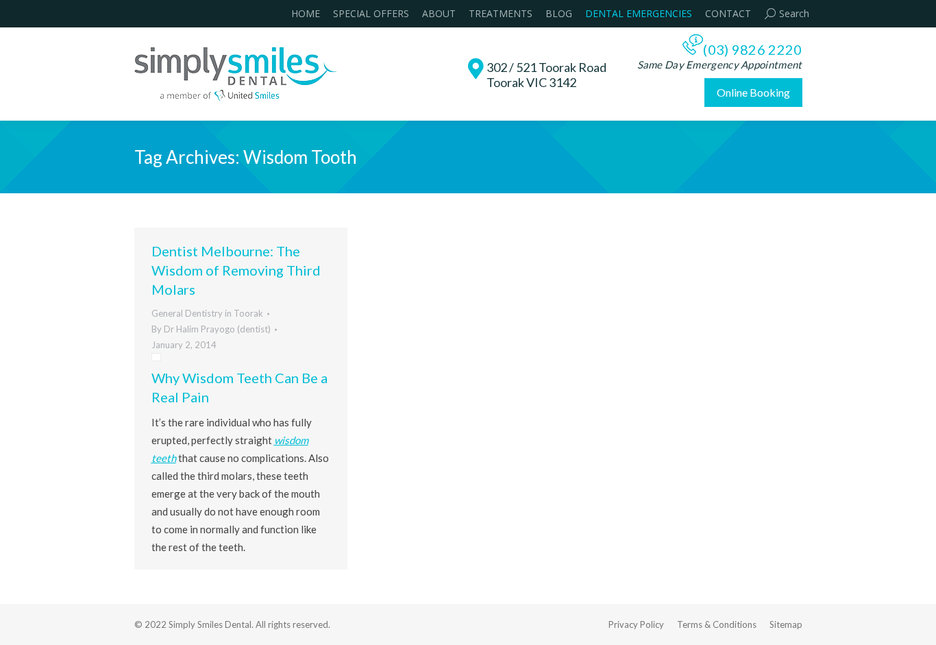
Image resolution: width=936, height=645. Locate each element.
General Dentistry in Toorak (207, 313)
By (211, 329)
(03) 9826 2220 (752, 49)
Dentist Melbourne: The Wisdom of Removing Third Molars (236, 270)
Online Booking (753, 92)
